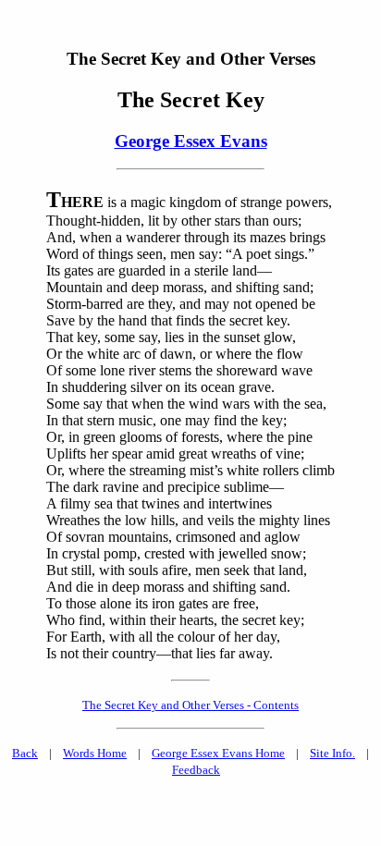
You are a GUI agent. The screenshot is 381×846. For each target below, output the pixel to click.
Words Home (95, 753)
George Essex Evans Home (218, 753)
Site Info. (332, 753)
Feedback (196, 770)
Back (25, 753)
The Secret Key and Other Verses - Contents (190, 705)
